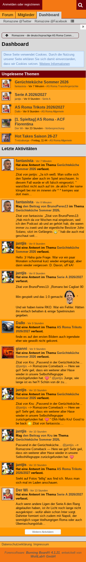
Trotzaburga (22, 140)
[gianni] (8, 352)
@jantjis (21, 366)
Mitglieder (26, 15)
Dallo (18, 111)
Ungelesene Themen (20, 74)
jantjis (18, 98)
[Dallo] (8, 327)
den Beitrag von (45, 206)
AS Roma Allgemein (52, 111)
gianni (21, 349)
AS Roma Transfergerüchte (62, 86)
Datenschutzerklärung (17, 544)
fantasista (20, 86)
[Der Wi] (8, 494)
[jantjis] (8, 247)
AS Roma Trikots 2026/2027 (39, 107)
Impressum (41, 544)
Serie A (46, 98)
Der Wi (19, 128)
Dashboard (49, 15)
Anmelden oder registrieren (21, 4)
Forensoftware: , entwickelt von (43, 554)
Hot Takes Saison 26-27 (36, 136)
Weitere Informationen (54, 64)
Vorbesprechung (54, 128)
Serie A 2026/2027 (31, 95)
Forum (7, 15)
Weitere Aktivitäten (43, 531)
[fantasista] (8, 164)
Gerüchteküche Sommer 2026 (42, 82)
